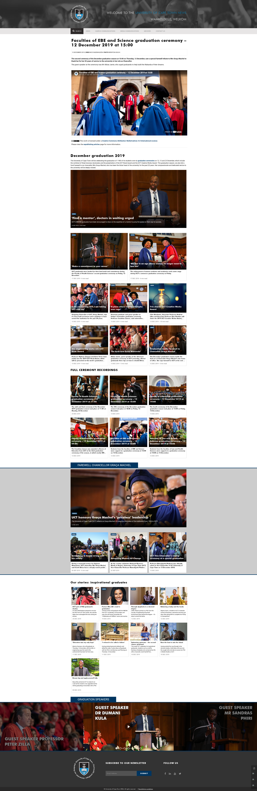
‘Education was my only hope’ (83, 642)
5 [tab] (133, 748)
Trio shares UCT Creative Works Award (166, 308)
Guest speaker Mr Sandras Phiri (55, 713)
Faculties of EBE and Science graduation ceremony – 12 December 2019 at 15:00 (125, 441)
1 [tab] (116, 748)
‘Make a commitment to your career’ (90, 266)
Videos (74, 513)
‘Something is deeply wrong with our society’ (88, 557)
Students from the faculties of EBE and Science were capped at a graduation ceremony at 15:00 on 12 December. (128, 451)
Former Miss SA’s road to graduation (111, 608)
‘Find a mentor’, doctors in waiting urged (103, 218)
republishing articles (92, 144)
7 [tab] (141, 748)
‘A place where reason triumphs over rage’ (126, 308)
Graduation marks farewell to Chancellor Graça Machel (165, 350)
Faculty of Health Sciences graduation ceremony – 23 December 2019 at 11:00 (85, 399)
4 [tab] (128, 748)
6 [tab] (137, 748)
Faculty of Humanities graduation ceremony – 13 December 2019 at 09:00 (88, 441)
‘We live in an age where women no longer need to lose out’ (155, 264)
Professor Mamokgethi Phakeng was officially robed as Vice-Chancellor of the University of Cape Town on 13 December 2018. (166, 565)
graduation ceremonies (146, 161)
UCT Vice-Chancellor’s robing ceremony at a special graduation (167, 557)
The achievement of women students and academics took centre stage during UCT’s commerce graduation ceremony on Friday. (155, 272)
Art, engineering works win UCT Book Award (87, 350)
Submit (144, 773)
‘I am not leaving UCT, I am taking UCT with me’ (89, 308)
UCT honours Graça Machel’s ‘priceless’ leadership (110, 517)
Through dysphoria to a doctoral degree (142, 608)
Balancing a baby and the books (172, 607)
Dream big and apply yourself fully (84, 678)
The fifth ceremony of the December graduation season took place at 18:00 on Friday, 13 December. (128, 409)
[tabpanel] (128, 726)
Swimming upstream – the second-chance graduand (143, 643)
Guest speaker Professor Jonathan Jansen (235, 715)
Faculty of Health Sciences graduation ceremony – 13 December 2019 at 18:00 (124, 399)
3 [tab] (124, 748)
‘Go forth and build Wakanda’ (126, 351)
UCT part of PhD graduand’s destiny (82, 608)
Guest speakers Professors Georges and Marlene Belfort (127, 739)
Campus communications (105, 31)
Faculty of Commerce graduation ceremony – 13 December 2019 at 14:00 (167, 399)
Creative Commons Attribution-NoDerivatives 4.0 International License (129, 141)
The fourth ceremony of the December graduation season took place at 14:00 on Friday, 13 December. (167, 409)
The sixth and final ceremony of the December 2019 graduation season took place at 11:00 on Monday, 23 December (89, 409)
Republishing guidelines (145, 789)
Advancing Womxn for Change (126, 558)
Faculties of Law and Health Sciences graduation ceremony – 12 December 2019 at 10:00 (167, 441)
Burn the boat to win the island (172, 642)
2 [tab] (120, 748)
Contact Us (160, 31)
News (88, 31)
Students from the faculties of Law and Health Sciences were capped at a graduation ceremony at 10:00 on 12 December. (167, 451)
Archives (147, 31)
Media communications (129, 31)
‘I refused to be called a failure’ (113, 642)
